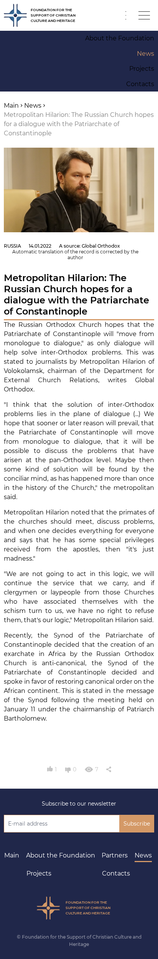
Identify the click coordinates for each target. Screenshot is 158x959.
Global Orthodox (101, 246)
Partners (115, 855)
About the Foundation (60, 855)
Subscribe (136, 823)
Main (11, 855)
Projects (38, 873)
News (143, 855)
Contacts (116, 873)
